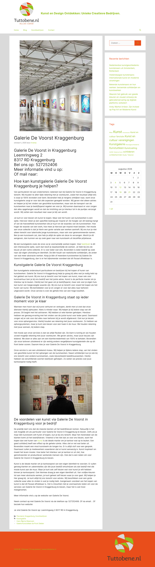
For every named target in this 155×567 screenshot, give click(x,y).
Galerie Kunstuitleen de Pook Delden (30, 523)
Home (16, 30)
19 (120, 192)
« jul (111, 209)
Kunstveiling (130, 148)
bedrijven (86, 244)
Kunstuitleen (116, 147)
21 (129, 192)
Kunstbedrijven (37, 30)
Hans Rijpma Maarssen (25, 521)
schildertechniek (115, 155)
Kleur (111, 132)
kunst (40, 440)
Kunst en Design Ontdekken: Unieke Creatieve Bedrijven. (80, 13)
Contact (51, 30)
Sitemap (25, 549)
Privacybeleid (35, 549)
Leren (111, 152)
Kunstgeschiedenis (132, 144)
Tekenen (130, 155)
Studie (124, 155)
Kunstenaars (126, 132)
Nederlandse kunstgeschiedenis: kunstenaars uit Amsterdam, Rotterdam (124, 68)
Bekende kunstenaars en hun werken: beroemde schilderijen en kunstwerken (124, 87)
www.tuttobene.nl (49, 549)
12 (120, 187)
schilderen (128, 151)
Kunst (117, 132)
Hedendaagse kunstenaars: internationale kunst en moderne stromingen (124, 78)
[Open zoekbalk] (140, 30)
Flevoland (20, 516)
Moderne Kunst (118, 152)
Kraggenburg (30, 516)
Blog (25, 30)
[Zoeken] (138, 43)
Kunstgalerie (21, 519)
